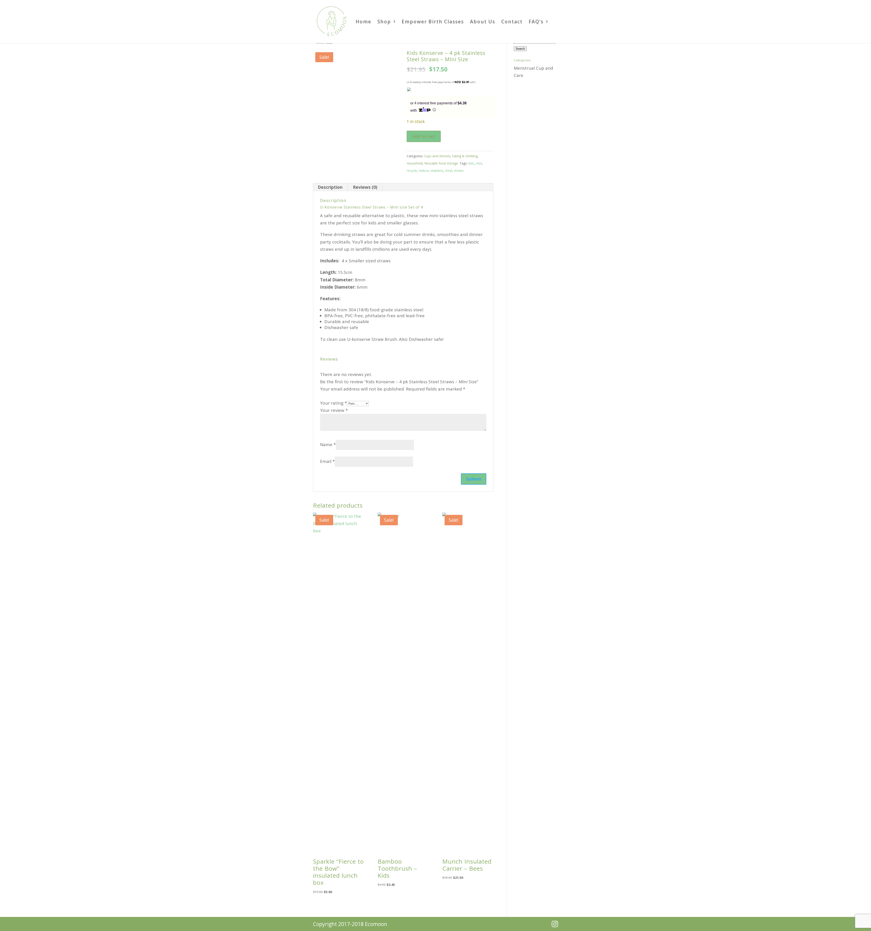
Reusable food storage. (441, 163)
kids (471, 163)
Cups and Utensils (437, 156)
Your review (334, 410)
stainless (437, 170)
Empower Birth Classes (433, 22)
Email (327, 461)
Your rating (333, 403)
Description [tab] (330, 187)
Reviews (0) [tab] (365, 187)
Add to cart (424, 136)
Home (363, 22)
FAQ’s (536, 22)
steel (448, 170)
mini (479, 163)
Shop (384, 22)
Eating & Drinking (464, 156)
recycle (412, 170)
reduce (424, 170)
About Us (482, 22)
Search (520, 48)
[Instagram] (555, 924)
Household (415, 163)
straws (459, 170)
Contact (512, 22)
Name (328, 444)
